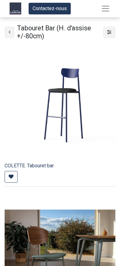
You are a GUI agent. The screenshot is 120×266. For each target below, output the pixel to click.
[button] (11, 177)
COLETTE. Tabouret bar (29, 166)
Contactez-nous (50, 8)
